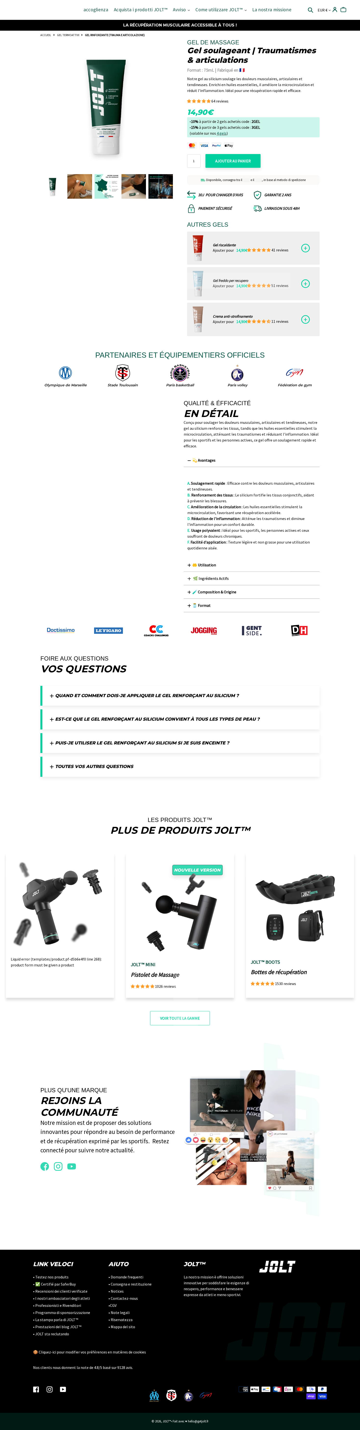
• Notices (116, 1291)
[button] (199, 101)
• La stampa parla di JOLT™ (55, 1319)
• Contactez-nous (123, 1298)
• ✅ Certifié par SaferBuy (54, 1284)
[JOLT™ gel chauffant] (198, 248)
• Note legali (119, 1312)
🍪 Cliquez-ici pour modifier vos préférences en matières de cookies (89, 1352)
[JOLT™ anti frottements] (198, 319)
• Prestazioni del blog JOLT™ (57, 1326)
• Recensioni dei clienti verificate (60, 1291)
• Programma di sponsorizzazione (61, 1312)
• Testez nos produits (51, 1276)
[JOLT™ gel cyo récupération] (198, 284)
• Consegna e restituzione (130, 1284)
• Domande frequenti (125, 1276)
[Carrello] (343, 10)
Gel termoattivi (68, 35)
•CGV (112, 1305)
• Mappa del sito (121, 1326)
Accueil (45, 35)
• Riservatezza (120, 1319)
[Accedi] (335, 10)
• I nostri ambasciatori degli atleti (61, 1298)
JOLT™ (167, 1421)
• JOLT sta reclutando (51, 1333)
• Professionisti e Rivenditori (57, 1305)
